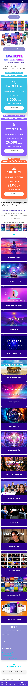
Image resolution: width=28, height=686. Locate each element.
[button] (25, 1)
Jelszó (3, 642)
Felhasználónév (6, 635)
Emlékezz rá (7, 649)
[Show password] (24, 645)
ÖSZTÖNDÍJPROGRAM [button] (15, 671)
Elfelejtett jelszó (14, 659)
